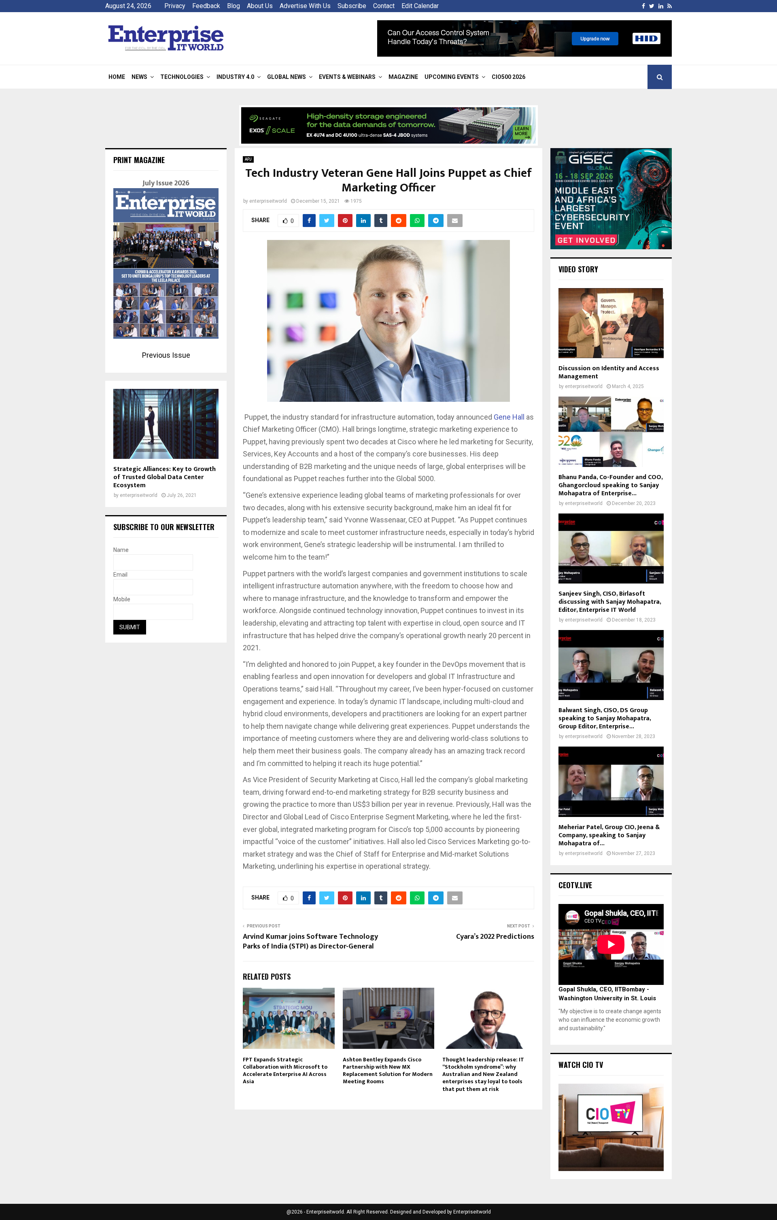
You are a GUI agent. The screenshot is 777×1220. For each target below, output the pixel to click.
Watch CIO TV (580, 1064)
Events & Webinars (347, 77)
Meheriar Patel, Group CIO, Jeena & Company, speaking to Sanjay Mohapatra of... (609, 835)
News (139, 77)
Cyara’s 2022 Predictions (495, 937)
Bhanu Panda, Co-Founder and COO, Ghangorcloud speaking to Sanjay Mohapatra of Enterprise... (610, 485)
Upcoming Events (452, 77)
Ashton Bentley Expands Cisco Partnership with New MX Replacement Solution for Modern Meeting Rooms (388, 1070)
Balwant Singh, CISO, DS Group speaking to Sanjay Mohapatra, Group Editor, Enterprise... (604, 718)
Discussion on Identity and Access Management (608, 372)
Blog (233, 6)
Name (121, 550)
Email (120, 574)
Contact (384, 6)
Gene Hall (509, 417)
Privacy (174, 6)
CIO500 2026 (508, 77)
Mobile (121, 599)
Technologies (182, 77)
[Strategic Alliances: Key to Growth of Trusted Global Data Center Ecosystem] (166, 424)
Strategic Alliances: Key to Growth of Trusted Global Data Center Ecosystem (164, 477)
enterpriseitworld (268, 201)
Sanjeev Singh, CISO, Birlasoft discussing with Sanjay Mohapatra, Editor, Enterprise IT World (609, 601)
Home (116, 77)
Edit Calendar (420, 6)
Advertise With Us (305, 6)
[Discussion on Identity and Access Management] (611, 323)
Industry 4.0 (235, 77)
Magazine (403, 77)
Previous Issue (166, 355)
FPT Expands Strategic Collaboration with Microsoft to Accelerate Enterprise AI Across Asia (285, 1070)
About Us (260, 6)
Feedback (206, 6)
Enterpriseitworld (472, 1212)
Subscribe (352, 6)
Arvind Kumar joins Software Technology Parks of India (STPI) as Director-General (310, 942)
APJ (248, 159)
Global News (286, 77)
